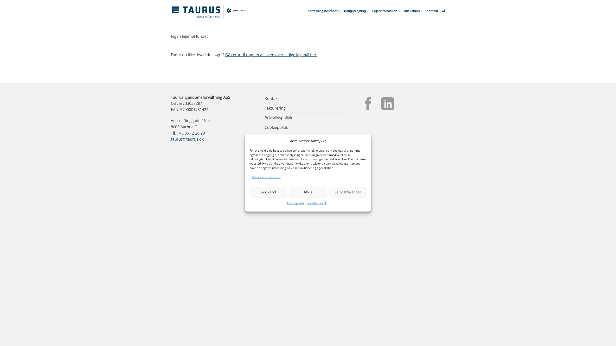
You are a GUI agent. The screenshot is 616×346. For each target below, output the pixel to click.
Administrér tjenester (266, 177)
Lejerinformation (384, 11)
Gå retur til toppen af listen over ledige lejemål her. (271, 54)
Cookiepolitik (295, 203)
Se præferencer (347, 192)
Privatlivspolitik (317, 203)
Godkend (268, 192)
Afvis (308, 192)
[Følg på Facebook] (368, 105)
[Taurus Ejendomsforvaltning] (209, 10)
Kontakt (432, 11)
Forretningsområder (323, 11)
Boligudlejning (355, 11)
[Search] (443, 10)
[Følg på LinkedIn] (387, 105)
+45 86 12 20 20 (191, 133)
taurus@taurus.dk (187, 139)
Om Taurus (412, 11)
